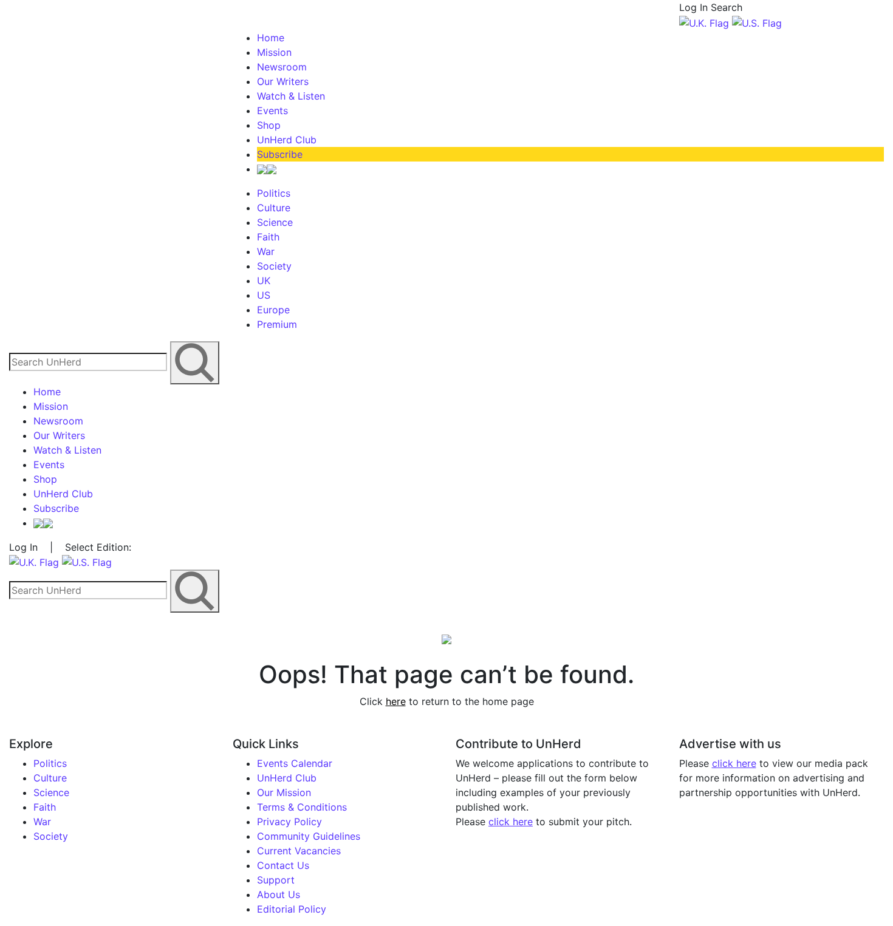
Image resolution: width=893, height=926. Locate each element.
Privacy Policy (289, 821)
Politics (273, 193)
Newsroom (282, 67)
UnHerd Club (286, 140)
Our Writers (283, 81)
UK (263, 280)
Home (270, 38)
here (396, 701)
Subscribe (280, 154)
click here (510, 821)
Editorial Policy (291, 909)
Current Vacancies (299, 851)
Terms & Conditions (302, 807)
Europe (273, 310)
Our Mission (284, 792)
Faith (268, 237)
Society (274, 266)
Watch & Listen (291, 96)
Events (272, 110)
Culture (273, 208)
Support (276, 880)
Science (275, 222)
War (266, 251)
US (263, 295)
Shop (269, 125)
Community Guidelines (308, 836)
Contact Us (283, 865)
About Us (278, 894)
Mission (274, 52)
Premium (277, 324)
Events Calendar (294, 763)
